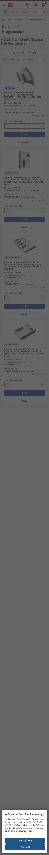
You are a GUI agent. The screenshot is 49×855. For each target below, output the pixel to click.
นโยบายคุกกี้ (23, 831)
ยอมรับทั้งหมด (25, 840)
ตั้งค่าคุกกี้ (25, 847)
